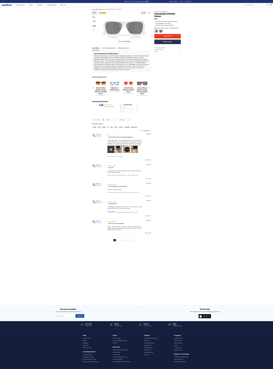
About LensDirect (117, 338)
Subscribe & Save (178, 343)
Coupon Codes (177, 347)
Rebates (176, 345)
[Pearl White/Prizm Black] (156, 31)
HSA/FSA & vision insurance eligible (164, 25)
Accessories (86, 345)
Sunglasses (39, 5)
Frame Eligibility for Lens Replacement (121, 361)
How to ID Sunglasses (118, 359)
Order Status (147, 350)
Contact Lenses (20, 5)
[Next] (149, 88)
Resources (63, 5)
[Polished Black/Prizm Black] (160, 31)
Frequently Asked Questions (151, 338)
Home (93, 9)
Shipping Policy (148, 345)
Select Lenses (167, 42)
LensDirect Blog (116, 352)
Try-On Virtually (125, 41)
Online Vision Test (87, 347)
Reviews (115, 343)
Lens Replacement (51, 5)
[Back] (93, 88)
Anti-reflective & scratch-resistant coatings (166, 21)
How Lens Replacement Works (120, 340)
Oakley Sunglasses (99, 9)
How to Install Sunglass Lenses (120, 357)
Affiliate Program (178, 340)
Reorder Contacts (173, 1)
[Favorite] (149, 13)
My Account (147, 340)
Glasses (31, 5)
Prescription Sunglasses (88, 357)
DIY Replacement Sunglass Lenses (91, 361)
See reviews (164, 11)
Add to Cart (167, 36)
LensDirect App (116, 354)
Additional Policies (148, 347)
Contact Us (146, 354)
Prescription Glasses (87, 354)
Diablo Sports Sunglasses (180, 361)
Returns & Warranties (149, 343)
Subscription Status (148, 352)
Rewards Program (178, 338)
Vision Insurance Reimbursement (120, 349)
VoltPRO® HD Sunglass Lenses (181, 357)
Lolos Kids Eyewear (178, 359)
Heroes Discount (178, 350)
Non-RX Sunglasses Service (89, 359)
